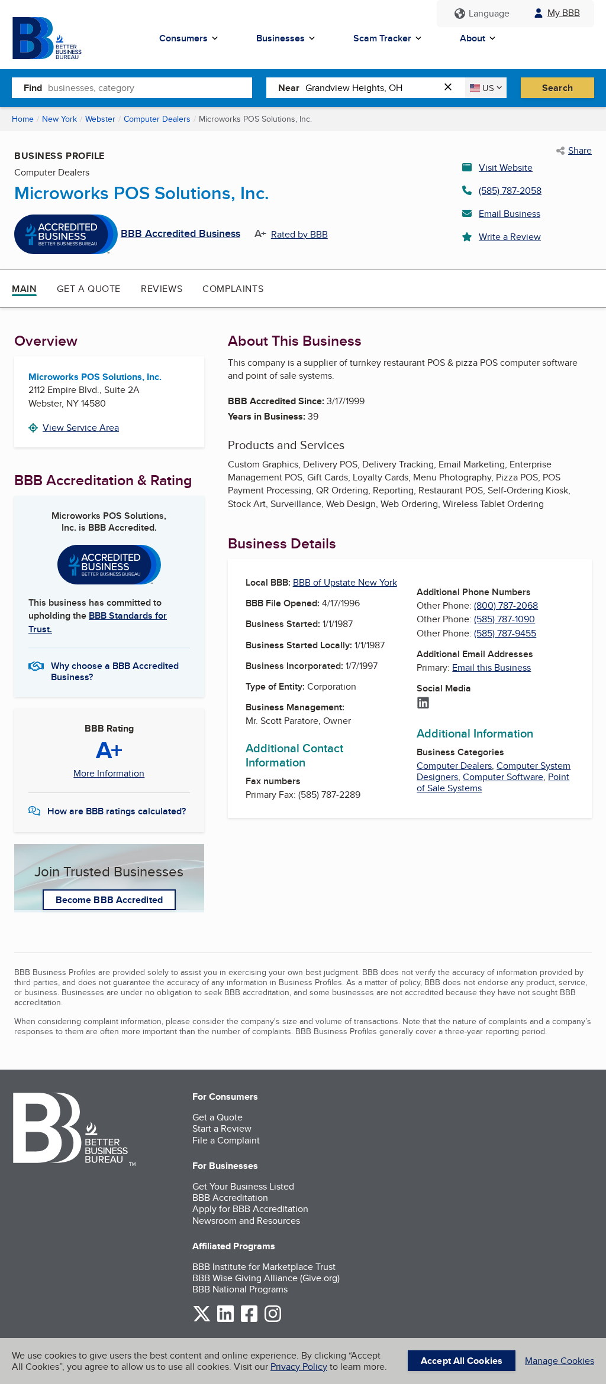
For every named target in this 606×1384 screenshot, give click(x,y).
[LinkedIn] (423, 704)
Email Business (509, 213)
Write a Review (510, 236)
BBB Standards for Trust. (97, 622)
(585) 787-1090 (504, 619)
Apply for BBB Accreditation (250, 1209)
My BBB (563, 12)
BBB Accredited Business (180, 234)
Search (557, 88)
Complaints (232, 288)
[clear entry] (451, 87)
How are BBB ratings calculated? (116, 811)
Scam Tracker (382, 38)
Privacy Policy (298, 1366)
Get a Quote (89, 288)
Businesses (280, 38)
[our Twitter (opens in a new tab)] (201, 1320)
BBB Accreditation (230, 1197)
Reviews (161, 288)
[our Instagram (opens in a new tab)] (272, 1320)
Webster (100, 119)
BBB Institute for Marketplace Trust (264, 1266)
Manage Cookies (559, 1360)
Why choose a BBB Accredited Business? (115, 671)
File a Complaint (226, 1140)
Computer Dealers (157, 119)
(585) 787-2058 (510, 190)
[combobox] (150, 87)
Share (580, 150)
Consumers (183, 38)
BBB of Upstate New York (345, 582)
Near (288, 88)
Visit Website (506, 167)
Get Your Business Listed (243, 1186)
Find (33, 88)
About (472, 38)
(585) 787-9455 (505, 633)
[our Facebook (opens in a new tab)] (249, 1320)
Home (23, 119)
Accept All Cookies (461, 1360)
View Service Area (81, 427)
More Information (108, 773)
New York (59, 119)
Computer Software (503, 777)
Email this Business (491, 667)
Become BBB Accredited (109, 900)
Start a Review (222, 1128)
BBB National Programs (240, 1289)
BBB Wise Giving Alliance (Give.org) (266, 1278)
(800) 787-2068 (506, 605)
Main (24, 288)
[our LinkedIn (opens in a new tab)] (225, 1320)
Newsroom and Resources (246, 1220)
